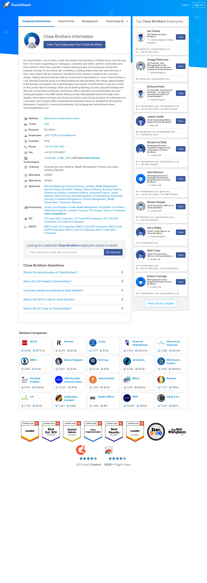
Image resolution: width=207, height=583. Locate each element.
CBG (46, 124)
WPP (135, 396)
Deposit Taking (52, 189)
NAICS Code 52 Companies (80, 229)
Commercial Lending (55, 192)
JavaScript (50, 157)
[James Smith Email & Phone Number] (141, 121)
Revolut (68, 341)
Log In (185, 5)
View (180, 37)
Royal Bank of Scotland (111, 207)
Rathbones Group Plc (55, 210)
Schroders (138, 360)
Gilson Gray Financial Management (174, 345)
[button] (127, 21)
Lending (89, 186)
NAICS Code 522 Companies (59, 226)
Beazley (171, 378)
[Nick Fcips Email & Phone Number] (141, 255)
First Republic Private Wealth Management (75, 207)
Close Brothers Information (68, 36)
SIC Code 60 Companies (71, 221)
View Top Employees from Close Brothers (74, 44)
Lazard (48, 207)
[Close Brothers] (31, 40)
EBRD (33, 360)
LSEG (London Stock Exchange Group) (73, 381)
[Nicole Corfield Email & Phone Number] (141, 149)
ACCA (33, 341)
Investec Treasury (77, 210)
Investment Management (68, 199)
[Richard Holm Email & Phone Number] (141, 93)
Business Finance (112, 189)
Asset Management (81, 195)
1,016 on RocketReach (63, 135)
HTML (61, 157)
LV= (32, 396)
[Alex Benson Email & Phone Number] (141, 179)
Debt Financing (62, 195)
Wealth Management (106, 186)
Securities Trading (71, 189)
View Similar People (160, 303)
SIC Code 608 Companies (88, 218)
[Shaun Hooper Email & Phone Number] (141, 206)
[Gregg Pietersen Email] (141, 66)
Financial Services (74, 186)
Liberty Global (106, 378)
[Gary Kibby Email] (141, 232)
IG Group (103, 360)
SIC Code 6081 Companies (58, 218)
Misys (135, 378)
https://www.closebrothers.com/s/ (62, 118)
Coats (101, 341)
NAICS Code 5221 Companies (92, 226)
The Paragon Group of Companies (107, 210)
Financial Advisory (92, 189)
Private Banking (101, 195)
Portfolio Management (94, 199)
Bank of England (73, 360)
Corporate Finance (99, 192)
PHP (68, 157)
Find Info (114, 252)
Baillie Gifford (106, 396)
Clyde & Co (173, 396)
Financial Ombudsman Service (139, 345)
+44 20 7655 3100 (54, 146)
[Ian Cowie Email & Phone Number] (141, 37)
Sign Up (198, 5)
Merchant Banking (54, 186)
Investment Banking (77, 192)
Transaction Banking (70, 202)
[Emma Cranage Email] (141, 282)
